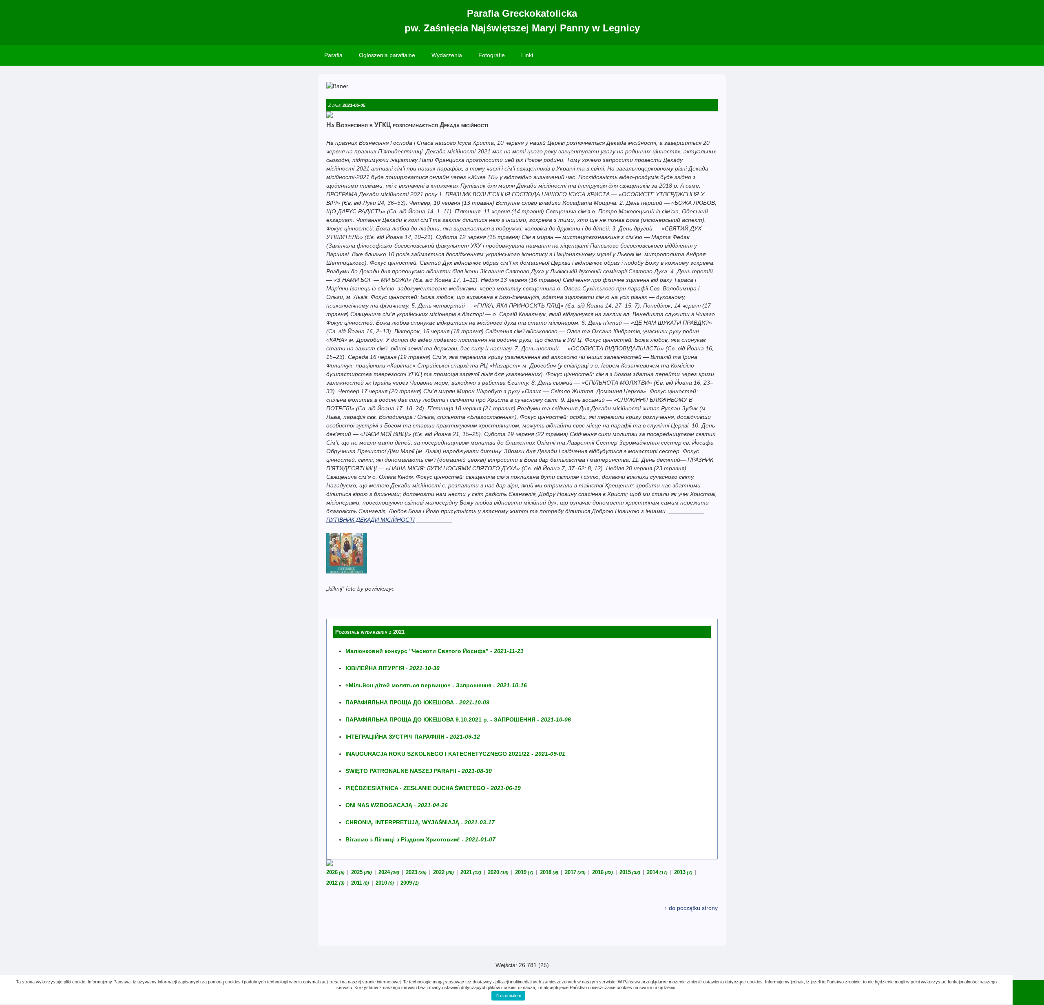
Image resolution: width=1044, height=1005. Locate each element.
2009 (409, 883)
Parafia (333, 55)
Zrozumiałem (508, 995)
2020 (498, 872)
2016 (602, 872)
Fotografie (491, 55)
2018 (549, 872)
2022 (443, 872)
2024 (388, 872)
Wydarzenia (446, 55)
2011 (360, 883)
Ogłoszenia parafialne (387, 55)
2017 (575, 872)
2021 (470, 872)
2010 (385, 883)
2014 (657, 872)
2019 (524, 872)
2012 (335, 883)
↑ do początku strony (691, 908)
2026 (335, 872)
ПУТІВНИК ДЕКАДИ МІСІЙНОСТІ (370, 519)
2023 (416, 872)
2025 (361, 872)
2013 (683, 872)
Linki (527, 55)
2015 (629, 872)
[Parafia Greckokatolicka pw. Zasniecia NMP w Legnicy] (346, 571)
